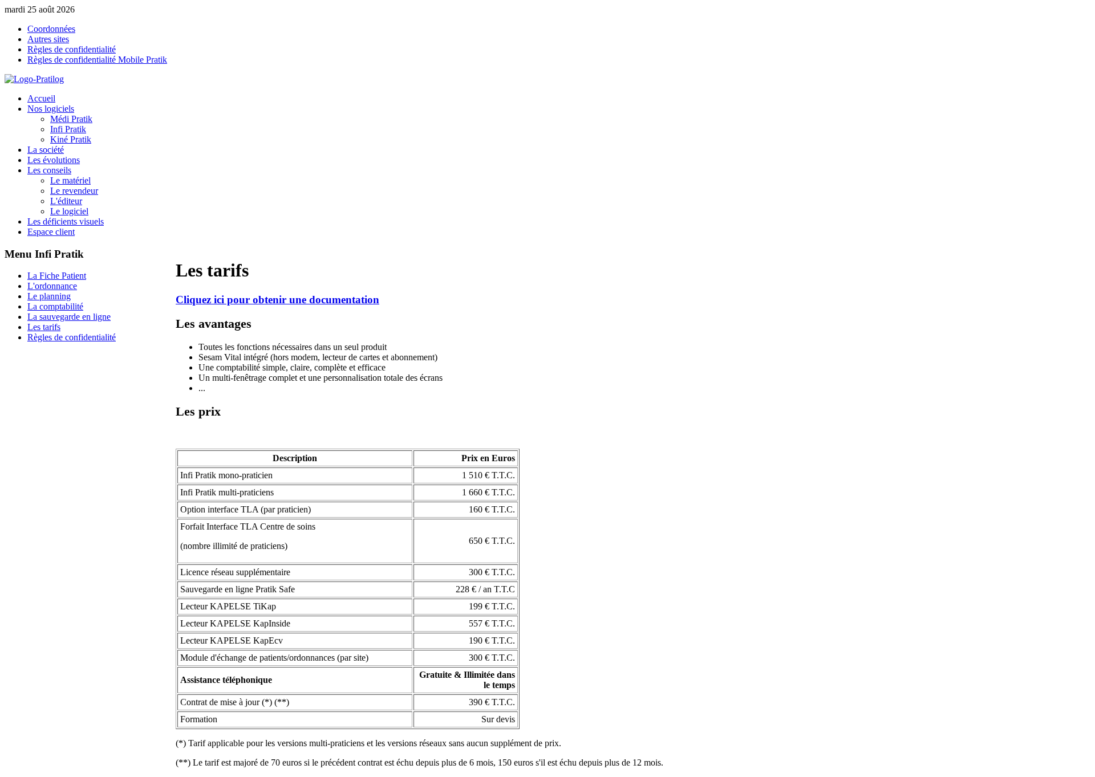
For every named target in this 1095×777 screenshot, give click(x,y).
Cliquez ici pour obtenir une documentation (277, 300)
